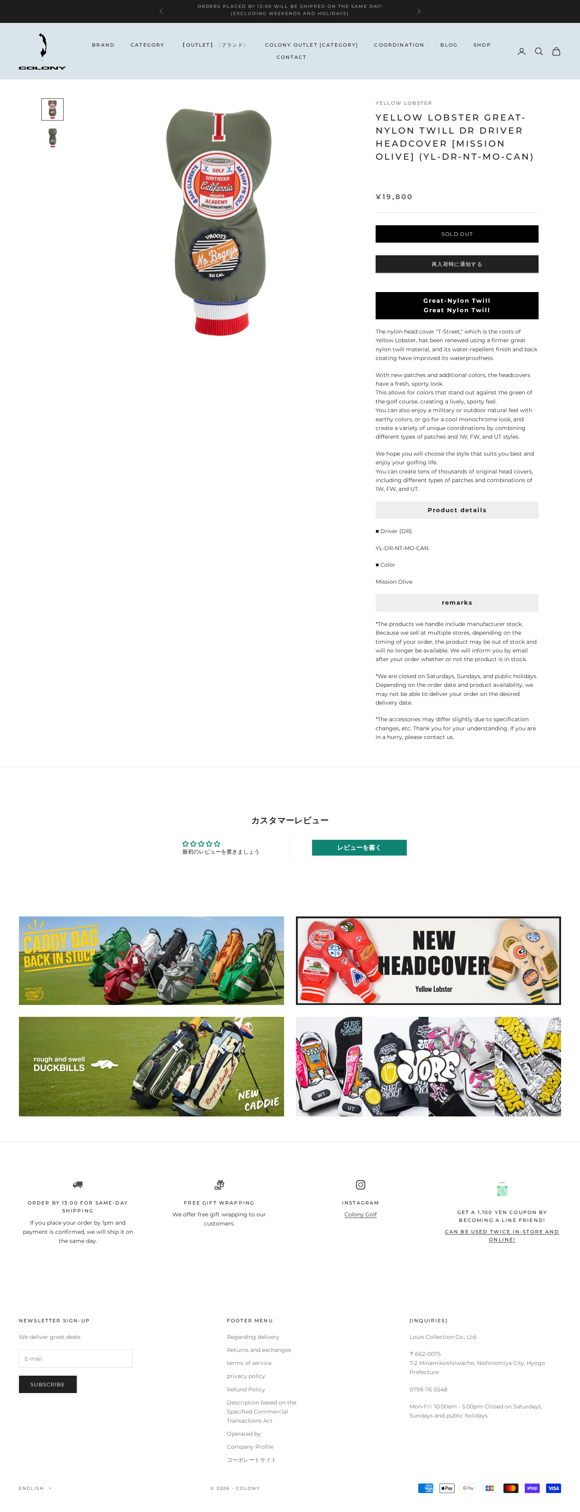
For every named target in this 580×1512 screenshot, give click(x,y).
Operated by (244, 1433)
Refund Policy (246, 1389)
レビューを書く (359, 847)
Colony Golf (360, 1214)
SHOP (482, 45)
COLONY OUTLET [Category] (312, 45)
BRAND (103, 45)
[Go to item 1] (52, 109)
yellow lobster (404, 103)
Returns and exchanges (259, 1350)
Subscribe (47, 1384)
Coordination (399, 45)
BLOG (449, 45)
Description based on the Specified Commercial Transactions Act (261, 1411)
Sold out (457, 234)
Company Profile (250, 1446)
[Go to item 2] (52, 138)
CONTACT (292, 57)
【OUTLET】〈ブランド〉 (214, 45)
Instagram (360, 1203)
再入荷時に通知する (457, 264)
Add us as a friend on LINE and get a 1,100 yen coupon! (269, 8)
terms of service (249, 1363)
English (31, 1488)
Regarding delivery (253, 1336)
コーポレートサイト (252, 1459)
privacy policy (246, 1376)
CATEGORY (148, 45)
